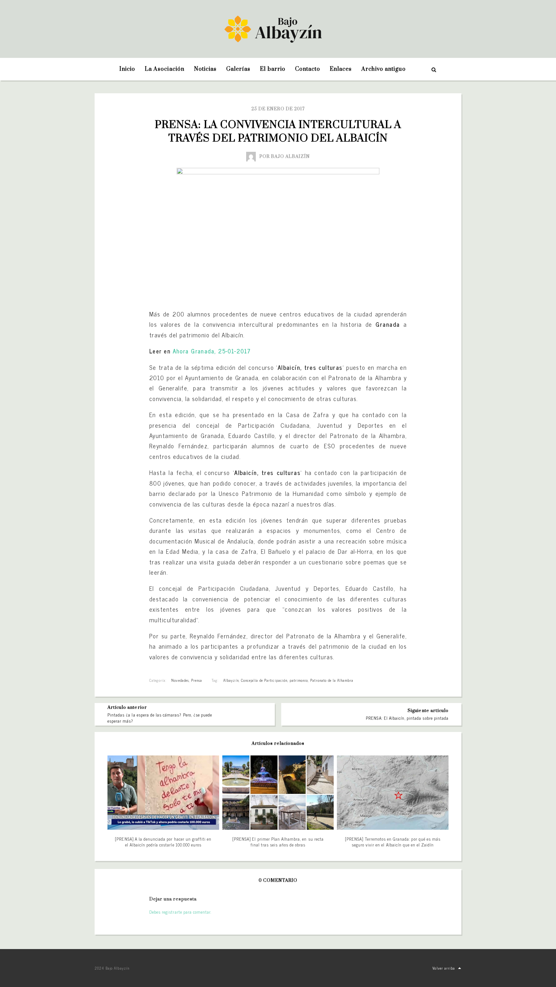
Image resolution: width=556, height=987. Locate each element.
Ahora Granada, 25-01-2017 (212, 351)
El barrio (272, 69)
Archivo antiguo (383, 69)
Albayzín (230, 680)
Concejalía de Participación (264, 680)
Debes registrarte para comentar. (180, 912)
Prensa (196, 680)
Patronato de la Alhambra (331, 680)
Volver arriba (443, 968)
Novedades (180, 680)
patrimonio (299, 680)
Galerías (238, 69)
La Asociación (164, 69)
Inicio (127, 69)
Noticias (205, 69)
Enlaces (341, 69)
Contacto (307, 69)
